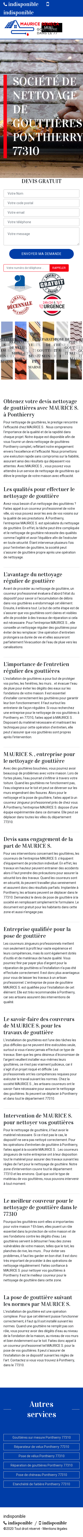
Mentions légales (55, 1529)
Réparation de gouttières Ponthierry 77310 (42, 1465)
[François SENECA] (31, 27)
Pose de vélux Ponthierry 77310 (42, 1456)
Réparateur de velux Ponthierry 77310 (41, 1447)
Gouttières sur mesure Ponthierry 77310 (41, 1437)
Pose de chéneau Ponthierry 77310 (41, 1475)
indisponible (23, 4)
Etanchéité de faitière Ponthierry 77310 (41, 1484)
